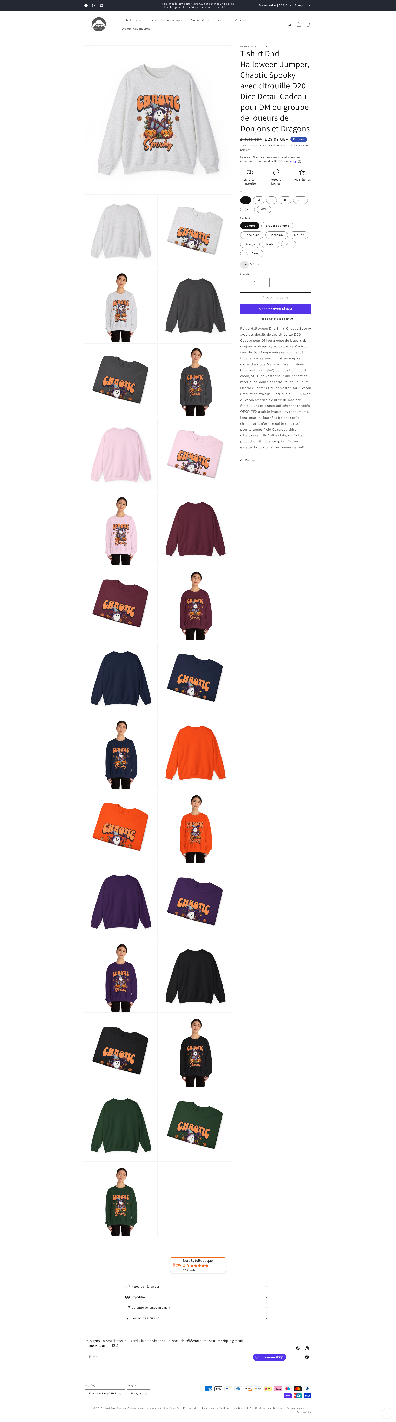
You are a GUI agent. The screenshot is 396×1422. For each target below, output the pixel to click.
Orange (250, 244)
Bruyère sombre (277, 225)
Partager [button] (251, 460)
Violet (270, 244)
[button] (131, 20)
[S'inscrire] (154, 1357)
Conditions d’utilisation (268, 1408)
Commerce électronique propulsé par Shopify (153, 1408)
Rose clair (252, 235)
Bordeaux (277, 235)
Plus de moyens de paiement (276, 318)
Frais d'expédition (271, 145)
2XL (300, 200)
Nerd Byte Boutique (115, 1408)
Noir (288, 244)
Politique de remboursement (199, 1408)
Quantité (245, 274)
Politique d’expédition (298, 1408)
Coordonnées (304, 1412)
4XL (264, 209)
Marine (299, 235)
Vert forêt (252, 253)
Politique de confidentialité (235, 1408)
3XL (247, 209)
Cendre (250, 225)
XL (285, 200)
